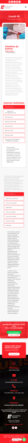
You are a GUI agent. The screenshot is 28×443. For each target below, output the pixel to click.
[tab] (14, 107)
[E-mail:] (14, 375)
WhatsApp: (14, 368)
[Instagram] (19, 2)
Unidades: (14, 403)
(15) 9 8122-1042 (14, 370)
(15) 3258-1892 (9, 393)
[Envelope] (9, 2)
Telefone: (14, 390)
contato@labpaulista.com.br (14, 382)
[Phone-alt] (12, 2)
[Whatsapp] (14, 2)
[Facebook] (17, 2)
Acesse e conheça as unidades (14, 405)
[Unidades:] (14, 398)
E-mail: (14, 380)
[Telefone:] (14, 386)
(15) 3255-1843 (19, 393)
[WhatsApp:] (14, 363)
